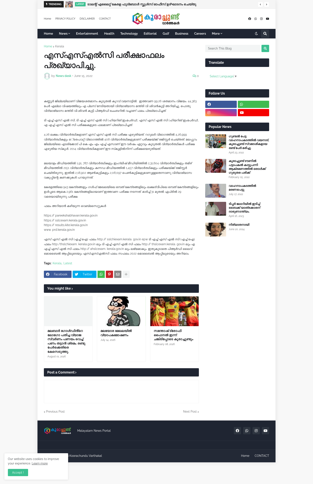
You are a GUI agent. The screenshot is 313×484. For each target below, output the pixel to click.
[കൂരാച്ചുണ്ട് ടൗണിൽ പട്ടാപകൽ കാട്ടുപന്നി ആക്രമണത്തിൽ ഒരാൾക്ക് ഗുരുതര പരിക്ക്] (215, 166)
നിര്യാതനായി (239, 224)
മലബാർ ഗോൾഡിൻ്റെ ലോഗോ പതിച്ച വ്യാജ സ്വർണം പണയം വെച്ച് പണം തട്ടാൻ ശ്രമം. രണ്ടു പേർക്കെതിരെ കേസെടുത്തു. (66, 341)
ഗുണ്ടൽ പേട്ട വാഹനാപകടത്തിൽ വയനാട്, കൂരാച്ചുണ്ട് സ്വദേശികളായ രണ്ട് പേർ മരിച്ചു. (249, 142)
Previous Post (55, 411)
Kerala (59, 46)
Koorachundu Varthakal (85, 455)
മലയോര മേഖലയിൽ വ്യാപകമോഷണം (116, 333)
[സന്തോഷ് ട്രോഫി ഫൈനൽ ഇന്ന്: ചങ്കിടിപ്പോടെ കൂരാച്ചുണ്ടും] (174, 311)
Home (47, 18)
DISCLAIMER (87, 18)
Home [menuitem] (48, 33)
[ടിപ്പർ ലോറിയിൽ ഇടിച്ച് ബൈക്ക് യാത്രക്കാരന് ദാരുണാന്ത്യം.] (215, 209)
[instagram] (261, 19)
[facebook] (249, 19)
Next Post (190, 411)
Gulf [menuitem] (166, 33)
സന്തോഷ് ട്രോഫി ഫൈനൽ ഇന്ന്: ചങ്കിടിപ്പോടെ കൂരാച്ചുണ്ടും (173, 335)
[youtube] (267, 19)
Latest (67, 263)
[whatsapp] (255, 19)
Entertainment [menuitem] (87, 33)
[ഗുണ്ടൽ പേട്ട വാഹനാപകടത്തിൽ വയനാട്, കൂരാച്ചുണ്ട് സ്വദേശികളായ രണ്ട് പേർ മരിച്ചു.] (215, 141)
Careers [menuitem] (200, 33)
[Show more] (126, 274)
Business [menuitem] (181, 33)
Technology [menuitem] (129, 33)
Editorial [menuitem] (150, 33)
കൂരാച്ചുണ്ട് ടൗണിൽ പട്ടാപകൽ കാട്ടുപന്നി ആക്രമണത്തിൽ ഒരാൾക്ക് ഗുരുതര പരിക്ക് (247, 166)
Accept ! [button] (18, 472)
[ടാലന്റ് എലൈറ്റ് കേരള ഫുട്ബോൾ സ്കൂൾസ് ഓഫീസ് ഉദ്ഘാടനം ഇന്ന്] (70, 4)
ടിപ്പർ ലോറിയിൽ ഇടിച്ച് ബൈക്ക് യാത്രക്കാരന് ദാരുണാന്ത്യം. (244, 207)
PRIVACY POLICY (65, 18)
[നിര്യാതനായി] (215, 229)
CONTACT (105, 18)
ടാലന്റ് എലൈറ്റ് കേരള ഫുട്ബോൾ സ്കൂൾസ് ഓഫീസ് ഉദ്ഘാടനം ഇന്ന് (140, 4)
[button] (260, 4)
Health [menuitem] (109, 33)
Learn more (40, 463)
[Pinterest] (109, 274)
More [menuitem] (216, 33)
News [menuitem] (63, 33)
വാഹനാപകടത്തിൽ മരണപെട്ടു (242, 187)
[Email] (117, 274)
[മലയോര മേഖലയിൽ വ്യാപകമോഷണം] (121, 311)
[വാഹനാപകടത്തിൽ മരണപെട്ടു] (215, 191)
